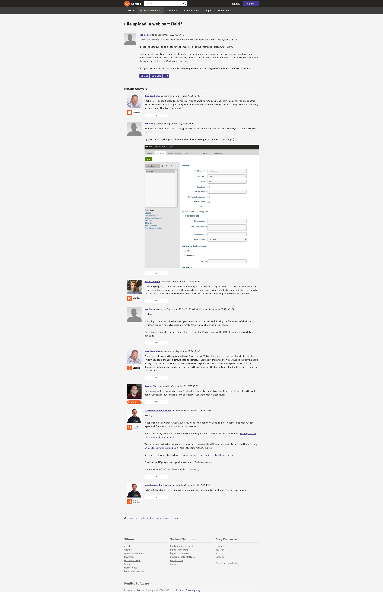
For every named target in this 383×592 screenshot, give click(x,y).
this (153, 53)
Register (236, 3)
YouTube (220, 549)
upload (144, 75)
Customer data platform (182, 556)
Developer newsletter (227, 563)
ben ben (143, 34)
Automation (176, 560)
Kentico (140, 590)
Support (208, 10)
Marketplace (224, 10)
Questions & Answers (151, 10)
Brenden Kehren (153, 95)
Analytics (175, 563)
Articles (131, 10)
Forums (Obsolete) (134, 571)
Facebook (221, 546)
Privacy (179, 590)
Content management (181, 546)
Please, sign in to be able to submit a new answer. (153, 518)
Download (172, 10)
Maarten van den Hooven (158, 410)
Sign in (250, 3)
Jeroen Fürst (151, 386)
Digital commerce (179, 553)
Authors (128, 549)
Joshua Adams (152, 281)
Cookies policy (193, 590)
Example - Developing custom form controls (212, 454)
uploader (156, 75)
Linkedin (220, 556)
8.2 (166, 75)
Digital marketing (179, 549)
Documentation (191, 10)
